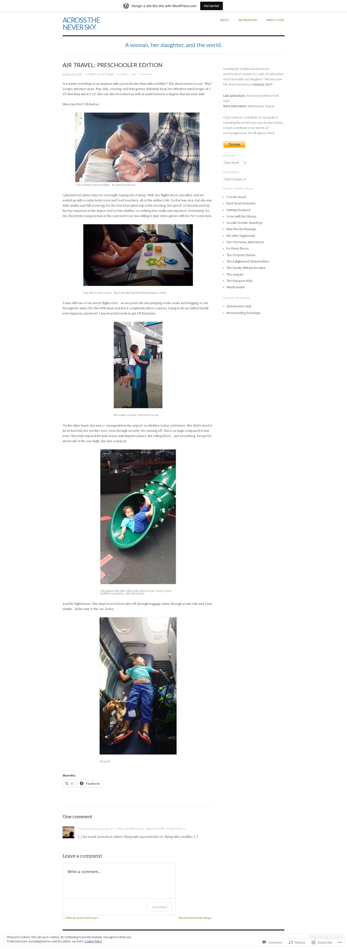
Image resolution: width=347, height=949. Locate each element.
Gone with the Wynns (241, 216)
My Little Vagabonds (240, 235)
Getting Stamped (238, 210)
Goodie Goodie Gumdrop (244, 223)
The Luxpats (235, 274)
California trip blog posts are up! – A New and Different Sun (111, 828)
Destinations (247, 20)
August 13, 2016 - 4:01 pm (160, 828)
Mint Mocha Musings (241, 229)
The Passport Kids (239, 281)
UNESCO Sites (275, 20)
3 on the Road (236, 197)
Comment (159, 907)
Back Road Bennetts (241, 203)
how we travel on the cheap (195, 917)
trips (133, 74)
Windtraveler (235, 287)
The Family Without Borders (246, 268)
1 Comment (145, 74)
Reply (180, 828)
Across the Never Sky (81, 23)
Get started (211, 6)
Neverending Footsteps (243, 313)
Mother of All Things (101, 74)
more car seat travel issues (82, 917)
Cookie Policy (93, 941)
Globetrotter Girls (239, 306)
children (124, 74)
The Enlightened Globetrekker (248, 261)
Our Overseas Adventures (245, 242)
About (224, 20)
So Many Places (237, 248)
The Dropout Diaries (241, 255)
